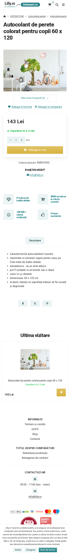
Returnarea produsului (35, 453)
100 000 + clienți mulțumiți (21, 215)
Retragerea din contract (35, 457)
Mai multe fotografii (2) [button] (33, 98)
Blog (35, 434)
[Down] (9, 140)
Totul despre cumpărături (35, 448)
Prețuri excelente (56, 214)
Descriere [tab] (35, 240)
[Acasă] (21, 4)
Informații (35, 419)
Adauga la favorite (22, 106)
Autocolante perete (37, 16)
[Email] (35, 491)
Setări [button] (18, 550)
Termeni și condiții (35, 424)
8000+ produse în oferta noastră (58, 199)
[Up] (22, 140)
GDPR (35, 429)
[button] (62, 70)
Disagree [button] (30, 550)
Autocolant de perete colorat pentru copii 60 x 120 (35, 380)
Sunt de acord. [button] (47, 550)
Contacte (35, 438)
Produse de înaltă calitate (23, 199)
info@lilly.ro (36, 175)
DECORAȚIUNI (17, 16)
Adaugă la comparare (50, 106)
